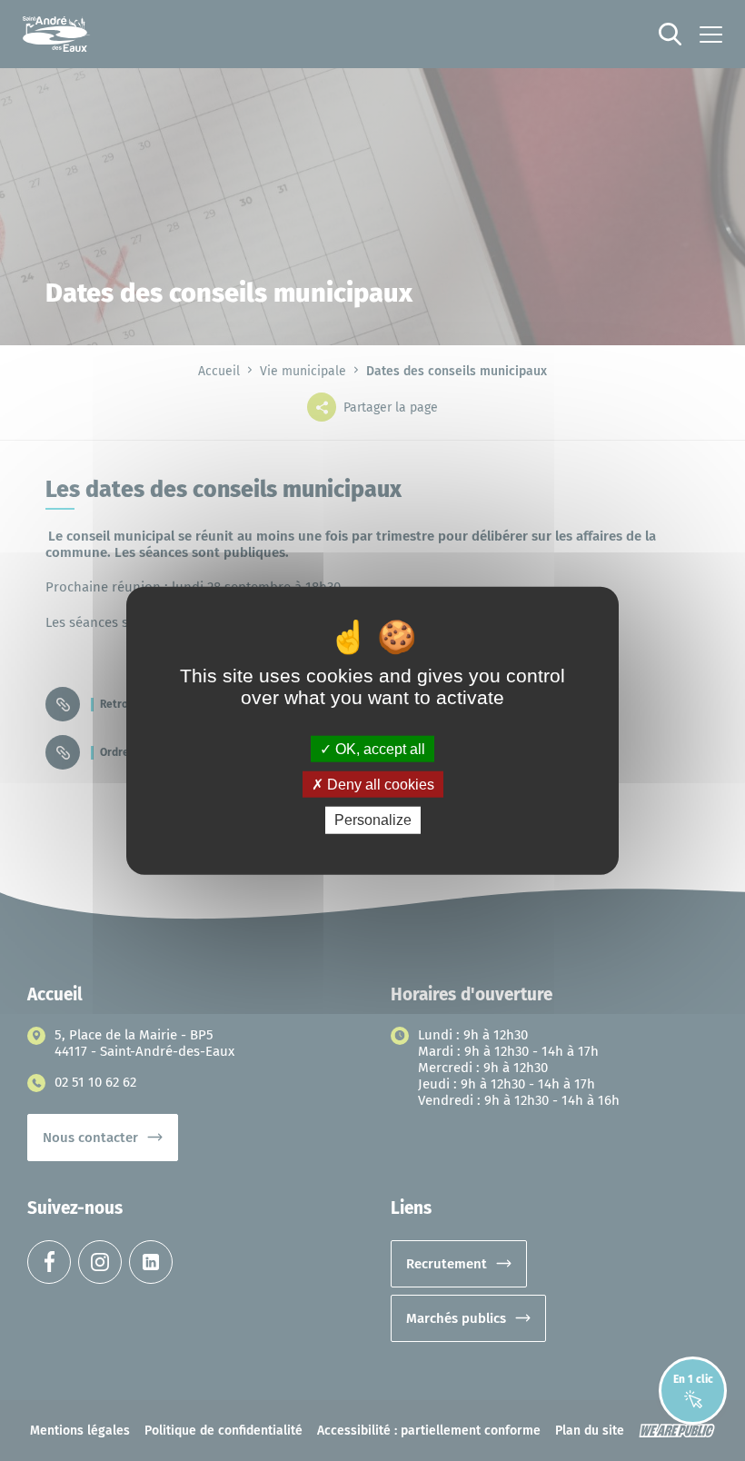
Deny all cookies (378, 784)
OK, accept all (378, 749)
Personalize (373, 820)
